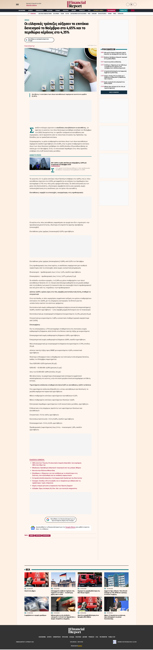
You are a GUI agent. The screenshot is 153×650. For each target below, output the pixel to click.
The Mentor (111, 10)
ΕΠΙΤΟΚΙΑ (38, 535)
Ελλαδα (58, 10)
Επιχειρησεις (40, 10)
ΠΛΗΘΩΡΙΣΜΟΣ (102, 13)
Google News (70, 527)
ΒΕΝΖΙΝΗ (94, 13)
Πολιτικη (65, 10)
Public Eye (123, 10)
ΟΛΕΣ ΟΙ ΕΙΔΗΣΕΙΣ (114, 92)
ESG (89, 10)
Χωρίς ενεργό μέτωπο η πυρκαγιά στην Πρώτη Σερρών (52, 486)
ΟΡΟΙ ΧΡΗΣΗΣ (73, 642)
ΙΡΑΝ (89, 13)
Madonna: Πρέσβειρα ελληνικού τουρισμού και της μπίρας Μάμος (56, 468)
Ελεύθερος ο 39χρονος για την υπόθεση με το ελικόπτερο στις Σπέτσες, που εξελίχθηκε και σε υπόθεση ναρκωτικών (55, 474)
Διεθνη (74, 10)
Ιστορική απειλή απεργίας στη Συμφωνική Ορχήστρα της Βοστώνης (57, 478)
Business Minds (98, 10)
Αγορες (30, 10)
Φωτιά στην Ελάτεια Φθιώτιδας (43, 470)
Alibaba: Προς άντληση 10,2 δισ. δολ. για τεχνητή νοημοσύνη (54, 488)
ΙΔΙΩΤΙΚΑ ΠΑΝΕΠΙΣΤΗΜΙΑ (45, 13)
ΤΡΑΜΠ (110, 13)
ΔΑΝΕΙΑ (32, 535)
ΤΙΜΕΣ (114, 13)
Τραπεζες (82, 10)
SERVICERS (120, 13)
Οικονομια (22, 10)
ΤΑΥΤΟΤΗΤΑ (80, 642)
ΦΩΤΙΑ (67, 13)
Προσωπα (49, 10)
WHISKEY (80, 646)
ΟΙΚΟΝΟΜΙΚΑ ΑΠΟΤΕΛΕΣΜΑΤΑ (78, 13)
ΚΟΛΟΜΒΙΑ (56, 13)
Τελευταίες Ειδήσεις (31, 5)
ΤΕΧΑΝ (62, 13)
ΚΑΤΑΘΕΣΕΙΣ (46, 535)
